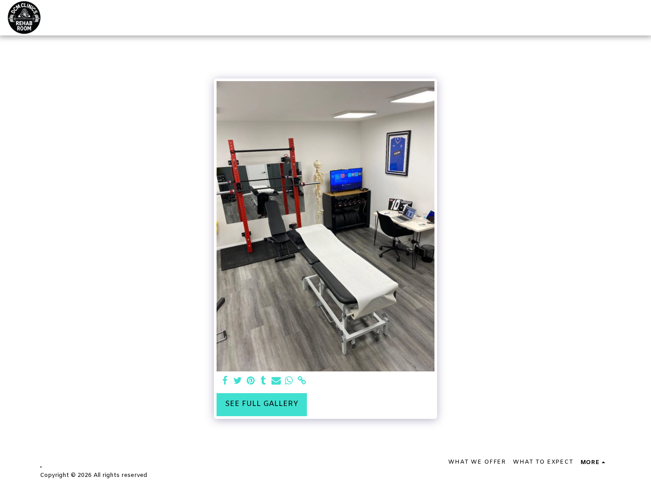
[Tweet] (237, 381)
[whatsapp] (289, 381)
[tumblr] (263, 381)
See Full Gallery (261, 404)
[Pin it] (250, 381)
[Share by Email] (276, 381)
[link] (301, 381)
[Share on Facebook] (225, 381)
